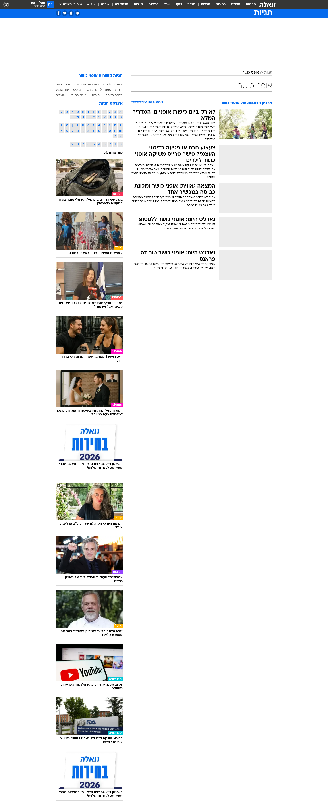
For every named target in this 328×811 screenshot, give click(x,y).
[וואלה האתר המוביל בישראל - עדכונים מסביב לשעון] (267, 4)
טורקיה (88, 89)
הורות (119, 89)
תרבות (205, 4)
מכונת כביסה (114, 95)
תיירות (138, 4)
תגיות (268, 72)
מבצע (59, 89)
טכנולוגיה (121, 4)
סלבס (191, 4)
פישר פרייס (78, 95)
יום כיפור (77, 89)
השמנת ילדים (104, 89)
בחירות (221, 4)
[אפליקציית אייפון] (71, 13)
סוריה (96, 95)
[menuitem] (248, 4)
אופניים (74, 84)
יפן (67, 89)
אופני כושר (251, 72)
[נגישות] (6, 4)
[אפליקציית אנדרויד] (77, 13)
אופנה (105, 4)
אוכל (167, 4)
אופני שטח (87, 84)
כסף (179, 4)
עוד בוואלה (113, 153)
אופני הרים (101, 84)
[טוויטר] (65, 13)
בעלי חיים (62, 84)
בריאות (153, 4)
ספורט (235, 4)
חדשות (251, 4)
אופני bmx (116, 84)
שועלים (60, 95)
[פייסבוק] (58, 13)
